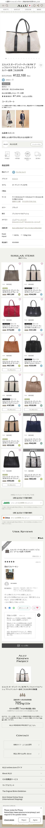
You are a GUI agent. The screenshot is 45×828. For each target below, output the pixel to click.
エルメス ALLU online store (33, 228)
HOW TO (6, 9)
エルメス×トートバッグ (32, 222)
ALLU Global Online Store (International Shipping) (12, 798)
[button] (42, 5)
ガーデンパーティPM (29, 12)
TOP (2, 12)
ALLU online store (17, 228)
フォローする (36, 144)
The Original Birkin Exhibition (14, 791)
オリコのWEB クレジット (20, 518)
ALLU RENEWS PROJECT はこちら (22, 725)
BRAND (39, 9)
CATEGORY (28, 9)
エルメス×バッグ (17, 222)
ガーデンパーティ (17, 12)
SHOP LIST (17, 9)
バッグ (14, 220)
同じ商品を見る (12, 369)
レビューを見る (27, 96)
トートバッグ (22, 220)
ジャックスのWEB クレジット (22, 503)
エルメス (8, 12)
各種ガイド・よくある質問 (23, 745)
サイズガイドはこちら (29, 201)
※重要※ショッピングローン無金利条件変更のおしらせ (22, 1)
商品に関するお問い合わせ (23, 754)
